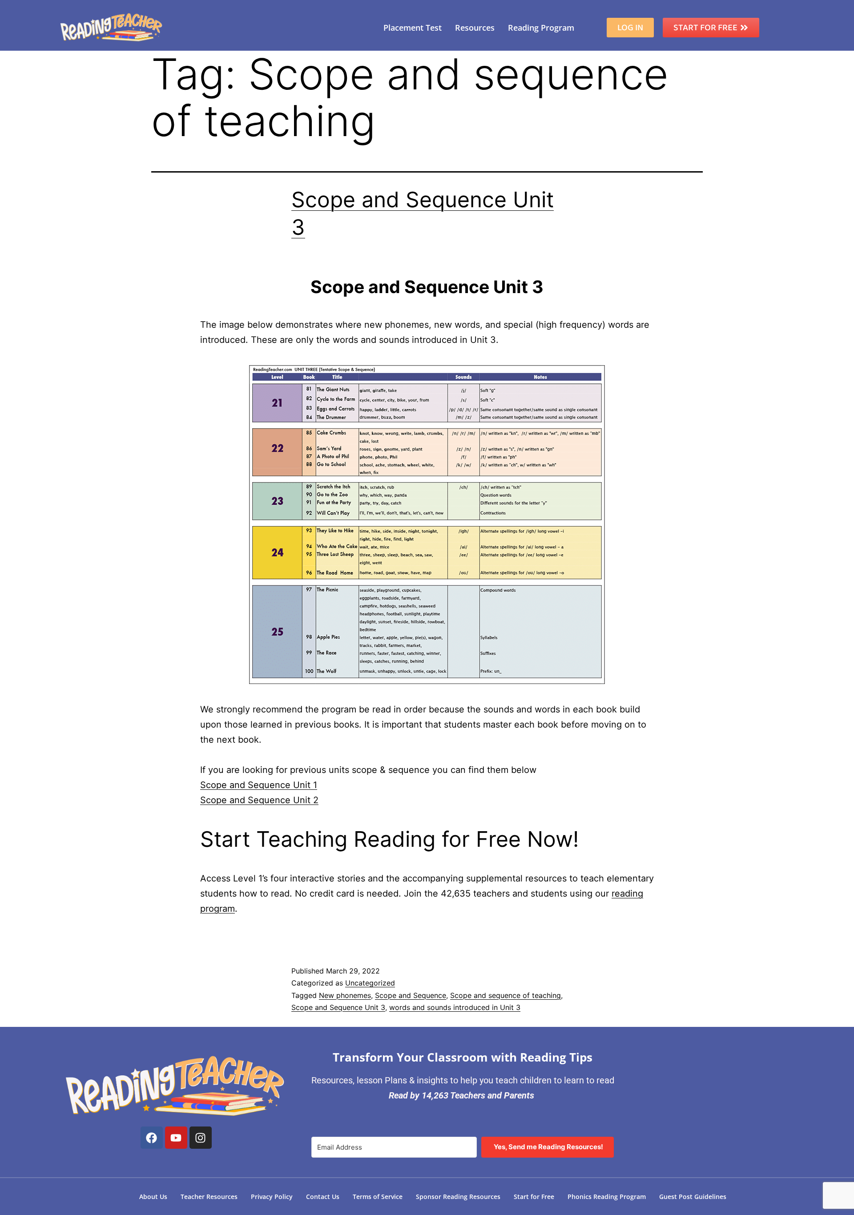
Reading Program (541, 27)
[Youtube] (176, 1137)
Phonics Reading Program (607, 1196)
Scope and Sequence (410, 995)
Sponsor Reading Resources (458, 1196)
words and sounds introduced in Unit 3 (454, 1007)
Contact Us (322, 1196)
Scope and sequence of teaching (505, 995)
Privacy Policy (272, 1196)
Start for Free (534, 1196)
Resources (475, 27)
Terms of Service (378, 1196)
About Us (153, 1196)
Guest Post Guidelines (692, 1196)
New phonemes (345, 995)
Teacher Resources (209, 1196)
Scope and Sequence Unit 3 (338, 1007)
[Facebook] (152, 1137)
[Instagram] (200, 1137)
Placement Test (412, 27)
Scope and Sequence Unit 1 (258, 785)
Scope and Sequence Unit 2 (259, 800)
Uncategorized (370, 982)
